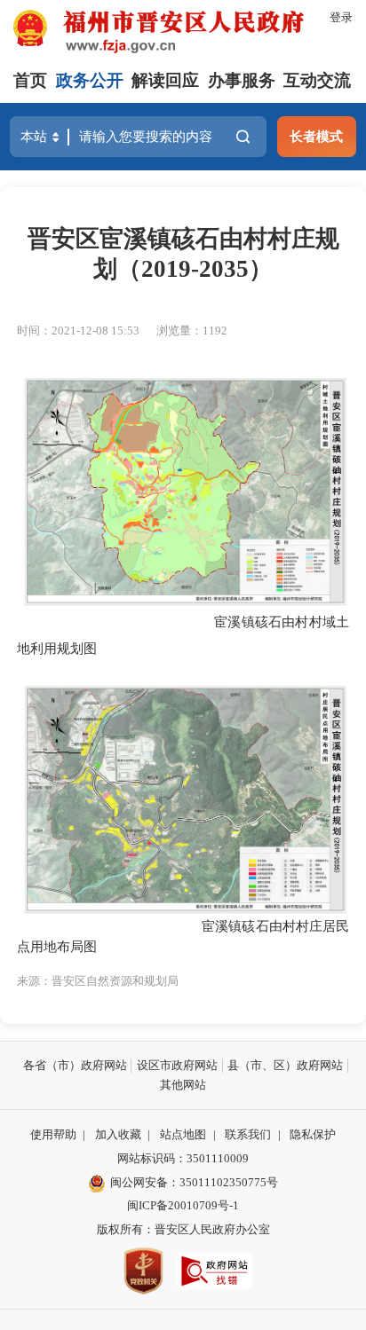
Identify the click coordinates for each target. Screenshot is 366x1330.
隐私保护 (313, 1134)
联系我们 (248, 1134)
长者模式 (316, 136)
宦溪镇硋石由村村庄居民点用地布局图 (183, 936)
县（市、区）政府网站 (285, 1065)
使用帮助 (53, 1134)
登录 (341, 17)
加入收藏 (118, 1134)
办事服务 (241, 80)
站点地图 (183, 1134)
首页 (30, 80)
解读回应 (165, 80)
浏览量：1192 (191, 330)
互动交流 (317, 80)
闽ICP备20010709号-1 (183, 1205)
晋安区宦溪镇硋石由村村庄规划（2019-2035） (183, 253)
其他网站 (183, 1084)
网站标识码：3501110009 (183, 1158)
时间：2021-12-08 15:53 (78, 330)
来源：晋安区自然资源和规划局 (98, 981)
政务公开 (89, 80)
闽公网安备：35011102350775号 (194, 1182)
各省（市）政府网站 (75, 1065)
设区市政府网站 (177, 1065)
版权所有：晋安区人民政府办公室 (183, 1229)
